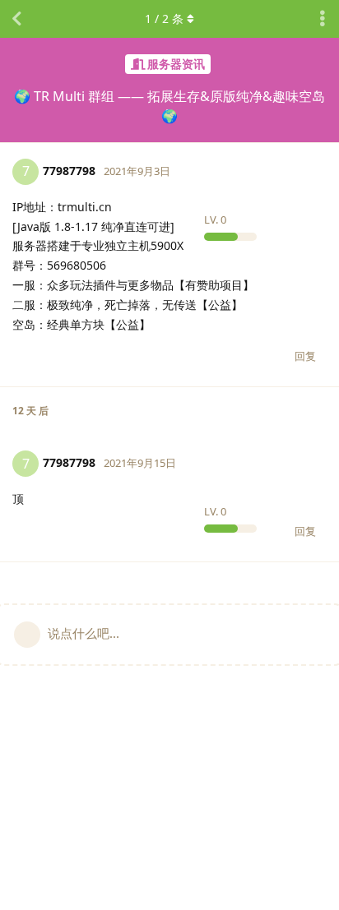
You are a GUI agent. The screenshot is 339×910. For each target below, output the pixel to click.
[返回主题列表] (16, 19)
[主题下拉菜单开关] (322, 19)
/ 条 (164, 18)
